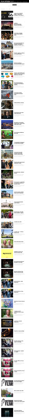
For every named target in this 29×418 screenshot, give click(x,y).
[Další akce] (24, 31)
